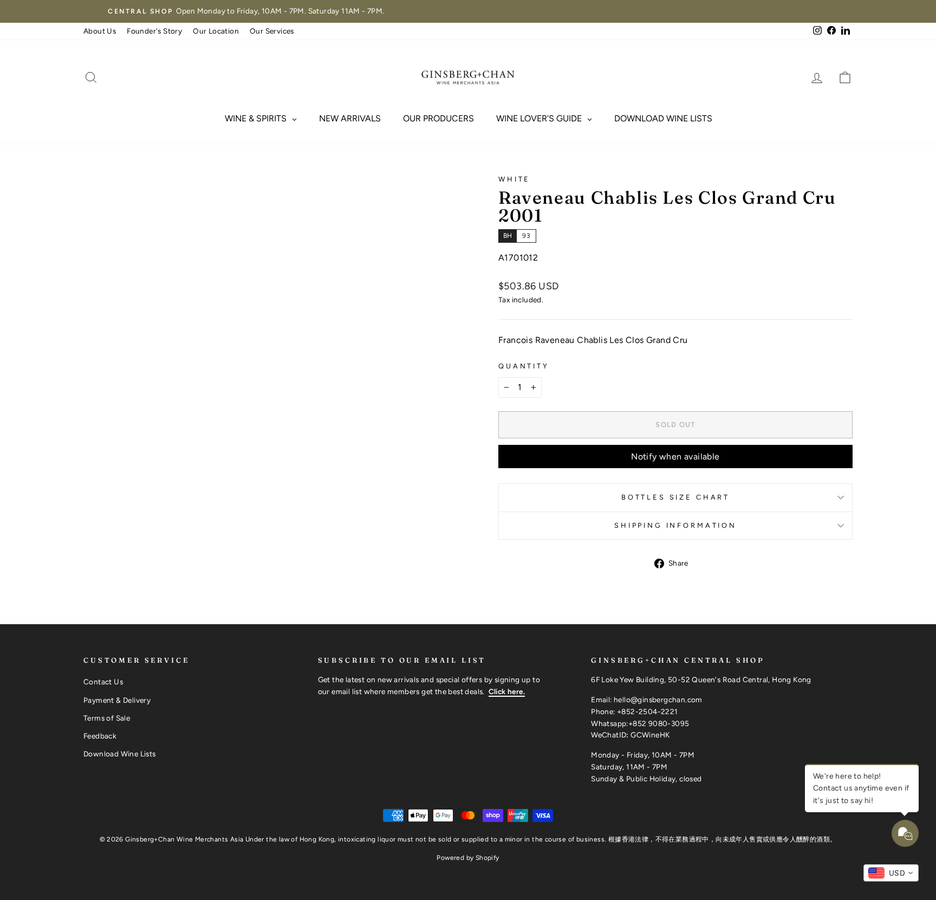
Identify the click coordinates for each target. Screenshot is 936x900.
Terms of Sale (106, 718)
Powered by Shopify (468, 858)
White (514, 179)
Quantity (523, 366)
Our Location (216, 31)
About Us (99, 31)
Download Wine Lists (119, 753)
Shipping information (675, 525)
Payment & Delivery (117, 700)
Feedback (99, 735)
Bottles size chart (675, 497)
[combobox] (891, 873)
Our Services (272, 31)
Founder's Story (154, 31)
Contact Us (103, 681)
